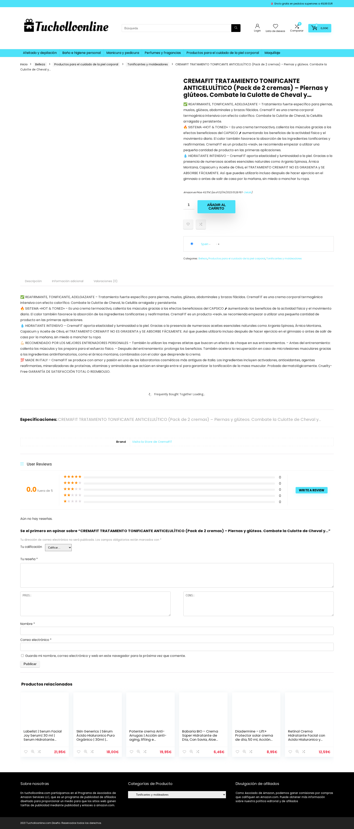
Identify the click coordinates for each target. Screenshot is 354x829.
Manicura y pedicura (122, 52)
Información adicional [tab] (67, 281)
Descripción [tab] (33, 281)
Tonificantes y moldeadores (147, 64)
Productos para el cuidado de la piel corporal (222, 52)
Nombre (27, 624)
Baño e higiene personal (81, 52)
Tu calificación (31, 547)
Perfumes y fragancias (163, 52)
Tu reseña (29, 559)
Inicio (24, 64)
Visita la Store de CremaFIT (152, 442)
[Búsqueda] (236, 28)
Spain (204, 244)
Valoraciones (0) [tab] (106, 281)
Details (247, 192)
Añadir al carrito (216, 206)
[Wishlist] (275, 26)
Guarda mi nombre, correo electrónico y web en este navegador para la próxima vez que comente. (105, 655)
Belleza (40, 64)
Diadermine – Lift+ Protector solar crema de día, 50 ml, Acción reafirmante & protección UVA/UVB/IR (254, 739)
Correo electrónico (35, 640)
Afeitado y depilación (40, 52)
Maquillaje (272, 52)
